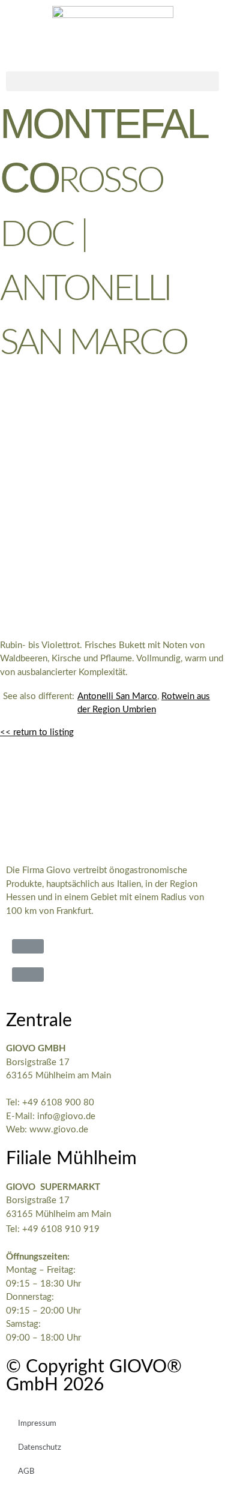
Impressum (37, 1424)
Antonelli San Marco (117, 696)
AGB (26, 1472)
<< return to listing (37, 732)
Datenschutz (39, 1448)
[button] (112, 81)
